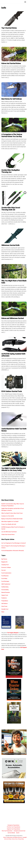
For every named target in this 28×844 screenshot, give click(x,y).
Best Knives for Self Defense (11, 99)
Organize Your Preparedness (13, 829)
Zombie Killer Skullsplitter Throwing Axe (10, 171)
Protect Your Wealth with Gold (8, 524)
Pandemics (4, 598)
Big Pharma (4, 559)
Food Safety (4, 578)
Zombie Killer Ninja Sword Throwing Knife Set (10, 209)
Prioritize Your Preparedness (13, 827)
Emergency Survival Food (19, 830)
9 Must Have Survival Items (8, 534)
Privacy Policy (21, 839)
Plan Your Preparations (7, 830)
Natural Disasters (5, 592)
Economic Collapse (6, 567)
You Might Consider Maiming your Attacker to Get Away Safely (13, 469)
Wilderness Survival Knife (10, 245)
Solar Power (4, 606)
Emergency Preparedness (13, 825)
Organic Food (4, 595)
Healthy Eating (4, 587)
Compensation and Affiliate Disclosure (14, 837)
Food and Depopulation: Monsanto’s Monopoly (12, 550)
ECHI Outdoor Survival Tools (11, 391)
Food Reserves (5, 575)
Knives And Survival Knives (11, 63)
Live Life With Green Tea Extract (9, 531)
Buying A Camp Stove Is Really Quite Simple (11, 518)
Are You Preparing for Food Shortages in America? (13, 543)
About (4, 837)
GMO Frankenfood (5, 584)
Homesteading (5, 589)
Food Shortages (5, 581)
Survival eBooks (11, 832)
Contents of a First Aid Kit (7, 516)
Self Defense (4, 603)
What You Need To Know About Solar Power (12, 513)
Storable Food (4, 609)
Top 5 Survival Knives (9, 28)
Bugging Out (4, 562)
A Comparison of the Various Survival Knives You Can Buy (11, 135)
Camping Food (4, 564)
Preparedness (4, 600)
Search (17, 832)
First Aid (3, 570)
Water (2, 612)
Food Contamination (6, 573)
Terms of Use (14, 839)
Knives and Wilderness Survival (12, 318)
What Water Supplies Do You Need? (9, 521)
